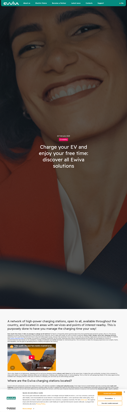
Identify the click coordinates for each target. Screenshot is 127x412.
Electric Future (41, 3)
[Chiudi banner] (124, 392)
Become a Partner (59, 3)
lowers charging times (17, 338)
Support (101, 3)
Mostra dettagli (27, 408)
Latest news (76, 3)
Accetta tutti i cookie (110, 393)
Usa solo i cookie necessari (110, 403)
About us (26, 3)
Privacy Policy (40, 404)
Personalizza (109, 398)
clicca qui (84, 399)
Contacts (89, 3)
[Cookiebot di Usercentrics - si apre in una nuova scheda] (11, 408)
